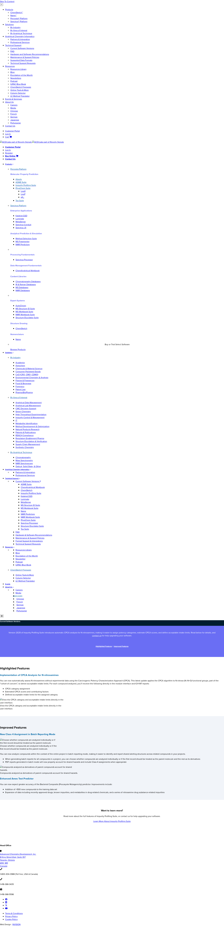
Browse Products (18, 349)
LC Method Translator (20, 96)
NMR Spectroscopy (24, 463)
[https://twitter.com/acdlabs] (6, 905)
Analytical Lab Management (28, 405)
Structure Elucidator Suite (27, 317)
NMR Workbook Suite (25, 314)
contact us (96, 635)
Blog (12, 72)
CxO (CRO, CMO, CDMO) (27, 374)
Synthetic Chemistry (25, 447)
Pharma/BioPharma (24, 392)
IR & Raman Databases (26, 284)
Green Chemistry (23, 411)
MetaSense (21, 221)
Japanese (14, 119)
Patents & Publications (26, 432)
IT (16, 420)
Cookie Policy (11, 919)
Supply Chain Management (28, 444)
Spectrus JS (21, 227)
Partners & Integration (20, 39)
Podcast (14, 81)
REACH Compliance (25, 435)
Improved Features (121, 646)
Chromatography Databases (28, 281)
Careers (13, 105)
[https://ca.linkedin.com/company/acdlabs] (6, 902)
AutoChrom (21, 305)
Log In (8, 133)
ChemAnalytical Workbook (28, 270)
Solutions (9, 24)
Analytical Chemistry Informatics (19, 36)
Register (9, 153)
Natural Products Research (27, 429)
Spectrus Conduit (23, 224)
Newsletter (20, 558)
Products (9, 9)
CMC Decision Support (26, 408)
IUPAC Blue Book (18, 84)
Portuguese (15, 122)
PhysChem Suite (28, 520)
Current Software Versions (22, 48)
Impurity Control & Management (30, 417)
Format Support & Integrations (29, 541)
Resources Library (18, 69)
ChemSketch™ (16, 12)
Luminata (20, 218)
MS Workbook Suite (24, 311)
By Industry (15, 27)
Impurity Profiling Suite (31, 493)
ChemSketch (21, 328)
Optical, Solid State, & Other (28, 466)
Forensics (20, 386)
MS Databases (22, 287)
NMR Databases (23, 290)
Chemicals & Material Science (29, 368)
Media (13, 108)
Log (23, 191)
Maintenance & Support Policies (24, 57)
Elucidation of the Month (21, 75)
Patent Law (21, 389)
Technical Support (13, 45)
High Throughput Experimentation (31, 414)
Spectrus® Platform (18, 21)
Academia (20, 362)
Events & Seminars (13, 99)
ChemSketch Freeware (20, 87)
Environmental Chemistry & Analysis (32, 377)
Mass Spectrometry (24, 460)
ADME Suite (26, 484)
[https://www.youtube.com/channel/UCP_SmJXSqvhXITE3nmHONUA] (6, 908)
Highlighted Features (104, 646)
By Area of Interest (18, 30)
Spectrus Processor (24, 259)
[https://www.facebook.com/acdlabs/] (6, 899)
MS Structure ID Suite (25, 308)
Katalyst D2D (21, 215)
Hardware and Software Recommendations (29, 54)
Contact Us (10, 125)
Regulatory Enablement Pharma (30, 438)
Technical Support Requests (23, 63)
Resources (10, 66)
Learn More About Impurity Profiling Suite (112, 821)
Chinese (14, 111)
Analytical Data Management (29, 402)
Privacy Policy (11, 916)
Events (7, 584)
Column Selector (18, 93)
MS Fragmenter (22, 241)
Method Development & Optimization (32, 426)
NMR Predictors (23, 244)
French (13, 113)
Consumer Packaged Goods (28, 371)
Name (18, 339)
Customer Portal (12, 130)
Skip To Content (7, 1)
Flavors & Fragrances (25, 380)
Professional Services (20, 42)
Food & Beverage (23, 383)
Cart (7, 136)
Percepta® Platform (18, 18)
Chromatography (23, 457)
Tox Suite (25, 529)
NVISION (16, 924)
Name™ (13, 15)
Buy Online (10, 156)
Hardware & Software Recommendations (34, 535)
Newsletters (15, 78)
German (14, 116)
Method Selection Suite (26, 238)
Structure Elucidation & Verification (31, 441)
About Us (9, 102)
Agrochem (20, 365)
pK (22, 197)
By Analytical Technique (21, 33)
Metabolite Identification (27, 423)
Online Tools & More (19, 90)
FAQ (12, 51)
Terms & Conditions (14, 913)
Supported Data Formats (21, 60)
